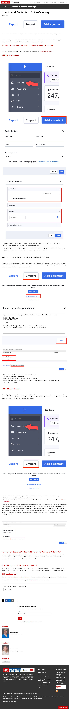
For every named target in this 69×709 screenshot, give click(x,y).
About (31, 2)
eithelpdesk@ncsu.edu (31, 580)
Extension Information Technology (23, 7)
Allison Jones (14, 649)
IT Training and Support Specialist (16, 651)
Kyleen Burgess (14, 632)
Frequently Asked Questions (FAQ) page (19, 577)
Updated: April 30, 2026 (6, 15)
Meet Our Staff (37, 2)
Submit (19, 618)
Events (43, 2)
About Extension (42, 672)
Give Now (40, 687)
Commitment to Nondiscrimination (15, 693)
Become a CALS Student (44, 682)
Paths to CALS (61, 2)
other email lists (29, 621)
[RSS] (57, 691)
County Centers (49, 2)
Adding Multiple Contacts (47, 51)
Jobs (39, 674)
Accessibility (13, 701)
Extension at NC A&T (43, 685)
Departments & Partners (44, 677)
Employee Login (63, 707)
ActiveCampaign (5, 661)
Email (19, 611)
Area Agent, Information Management (17, 634)
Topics (55, 2)
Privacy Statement (33, 693)
